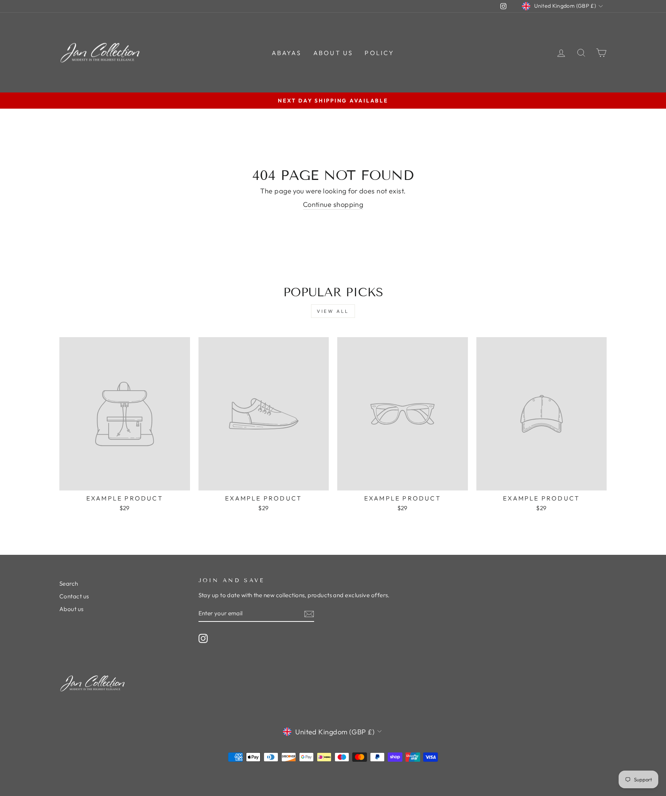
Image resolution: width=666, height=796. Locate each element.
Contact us (74, 596)
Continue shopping (333, 204)
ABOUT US (333, 53)
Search (68, 583)
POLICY (379, 53)
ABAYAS (287, 53)
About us (71, 609)
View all (333, 311)
